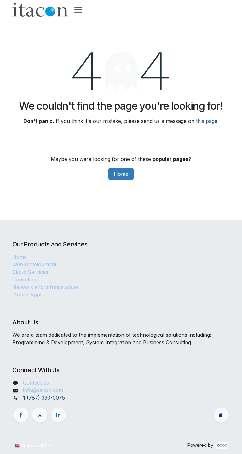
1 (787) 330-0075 (44, 398)
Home (121, 174)
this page (206, 121)
